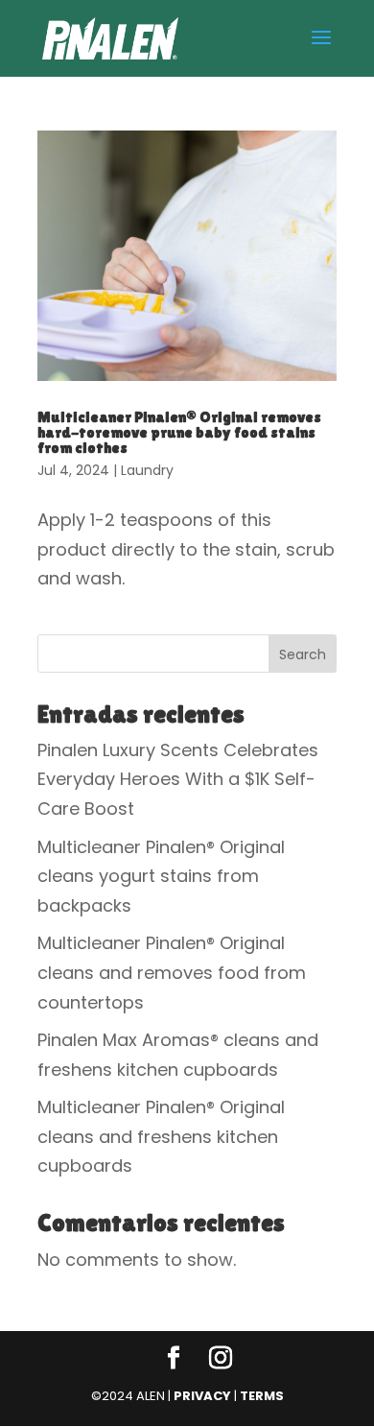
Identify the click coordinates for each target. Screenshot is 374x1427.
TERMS (262, 1396)
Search (302, 654)
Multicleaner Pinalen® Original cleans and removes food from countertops (171, 972)
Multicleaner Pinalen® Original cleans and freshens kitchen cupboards (161, 1136)
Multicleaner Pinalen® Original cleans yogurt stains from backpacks (161, 876)
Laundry (147, 470)
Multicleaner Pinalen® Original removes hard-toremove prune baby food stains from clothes (179, 432)
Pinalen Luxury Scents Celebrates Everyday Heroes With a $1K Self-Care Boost (177, 779)
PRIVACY (202, 1396)
